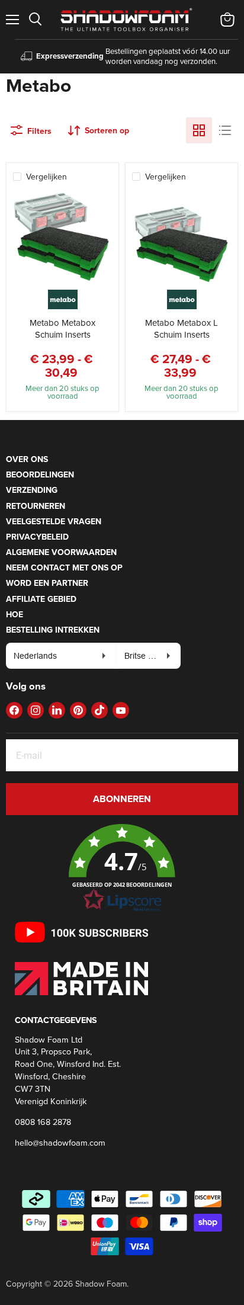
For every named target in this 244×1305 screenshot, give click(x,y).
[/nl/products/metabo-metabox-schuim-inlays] (62, 240)
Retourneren (35, 506)
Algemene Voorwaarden (61, 552)
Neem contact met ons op (64, 567)
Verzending (31, 490)
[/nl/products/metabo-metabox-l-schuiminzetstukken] (181, 240)
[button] (122, 868)
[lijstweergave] (225, 130)
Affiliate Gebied (41, 599)
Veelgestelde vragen (53, 521)
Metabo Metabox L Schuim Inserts (181, 328)
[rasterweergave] (199, 130)
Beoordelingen (40, 474)
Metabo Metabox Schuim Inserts (62, 328)
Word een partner (47, 583)
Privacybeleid (37, 537)
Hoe (14, 614)
